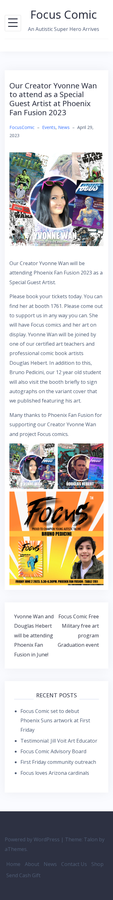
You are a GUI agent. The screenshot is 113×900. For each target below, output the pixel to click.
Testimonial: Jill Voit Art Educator (58, 740)
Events (49, 127)
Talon (91, 839)
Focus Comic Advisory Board (53, 751)
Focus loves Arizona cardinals (54, 772)
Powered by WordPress (32, 839)
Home (13, 864)
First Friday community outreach (58, 762)
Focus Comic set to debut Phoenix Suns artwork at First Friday (55, 721)
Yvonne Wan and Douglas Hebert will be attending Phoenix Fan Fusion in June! (34, 635)
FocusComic (22, 127)
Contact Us (74, 864)
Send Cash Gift (23, 875)
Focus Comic (63, 14)
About (32, 864)
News (64, 127)
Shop (97, 864)
